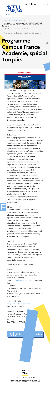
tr (45, 4)
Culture (24, 28)
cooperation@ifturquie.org (23, 280)
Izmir (33, 4)
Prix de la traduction (13, 33)
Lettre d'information (31, 334)
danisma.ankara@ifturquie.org (25, 381)
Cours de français (12, 28)
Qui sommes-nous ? (13, 24)
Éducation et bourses (33, 24)
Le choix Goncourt (32, 33)
